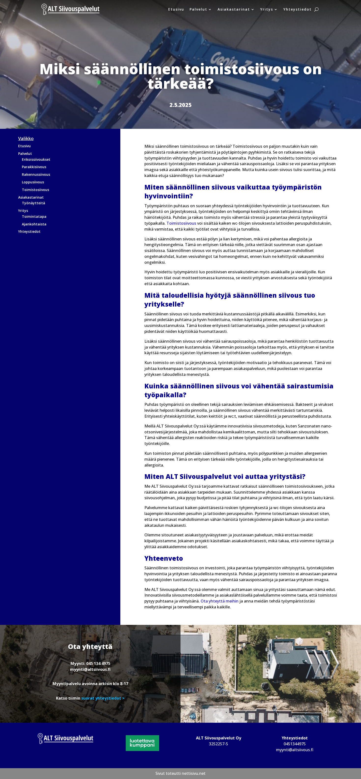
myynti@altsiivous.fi (90, 669)
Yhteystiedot (297, 9)
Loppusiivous (33, 182)
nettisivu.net (194, 773)
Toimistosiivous (35, 189)
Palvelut (198, 9)
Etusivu (176, 9)
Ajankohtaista (34, 224)
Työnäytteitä (33, 203)
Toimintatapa (34, 216)
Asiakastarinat (234, 9)
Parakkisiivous (34, 166)
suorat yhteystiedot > (102, 698)
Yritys (266, 9)
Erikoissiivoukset (36, 159)
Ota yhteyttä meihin (219, 601)
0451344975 (295, 744)
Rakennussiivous (36, 174)
